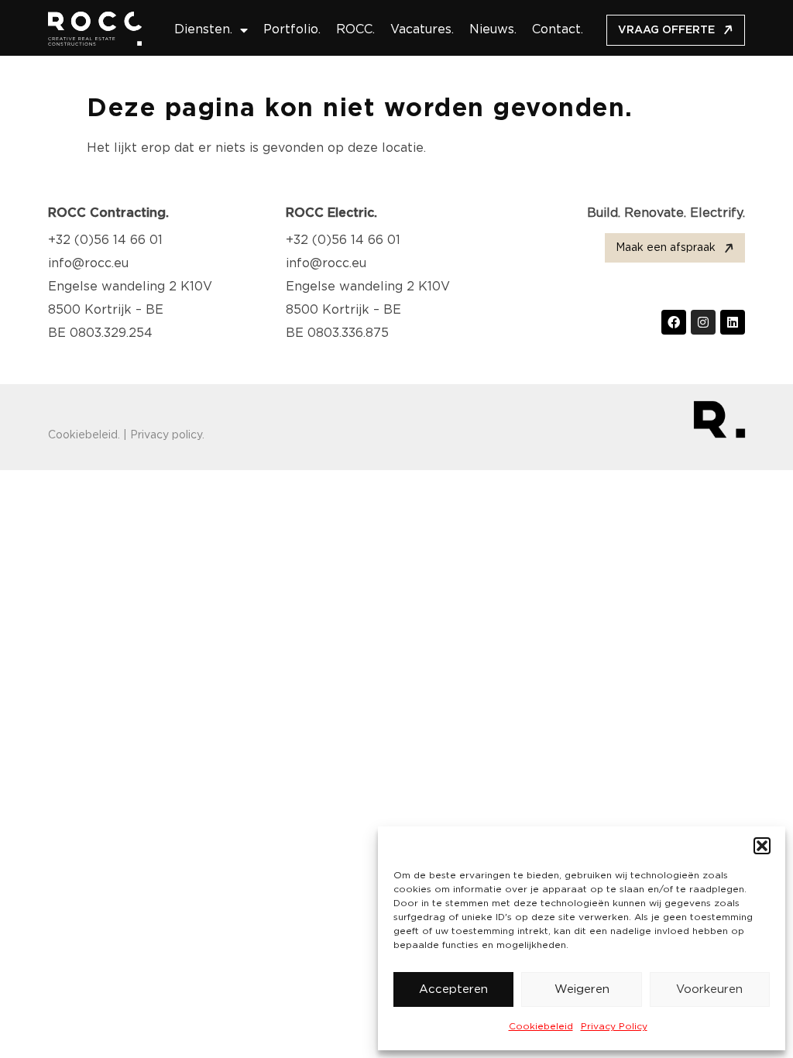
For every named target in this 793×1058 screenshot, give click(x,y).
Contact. (557, 30)
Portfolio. (292, 30)
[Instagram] (703, 322)
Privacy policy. (167, 435)
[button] (762, 846)
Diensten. (203, 30)
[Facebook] (673, 322)
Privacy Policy (614, 1026)
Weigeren (581, 989)
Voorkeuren (709, 989)
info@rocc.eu (88, 264)
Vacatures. (422, 30)
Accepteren (453, 989)
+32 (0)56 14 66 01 (105, 240)
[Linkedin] (732, 322)
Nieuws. (493, 30)
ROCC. (355, 30)
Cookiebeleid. (84, 435)
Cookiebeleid (541, 1026)
